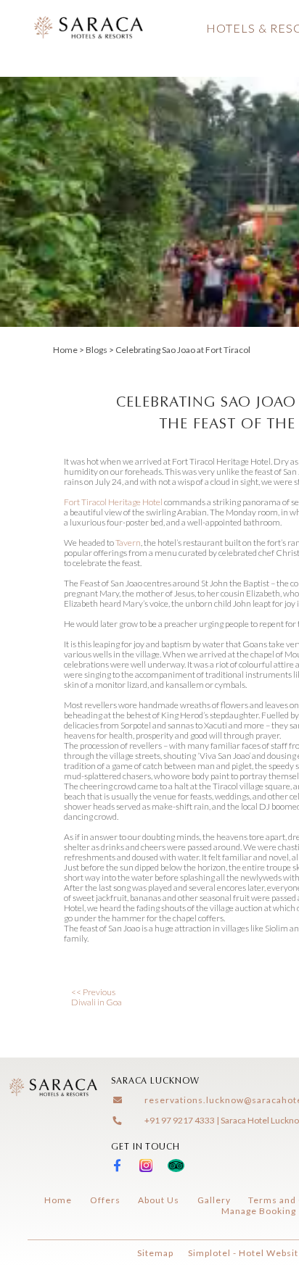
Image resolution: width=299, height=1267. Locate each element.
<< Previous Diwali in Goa (96, 997)
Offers (105, 1200)
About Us (158, 1200)
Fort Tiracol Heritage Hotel (113, 502)
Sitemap (155, 1252)
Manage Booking (258, 1210)
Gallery (214, 1200)
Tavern (128, 542)
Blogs (96, 349)
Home (65, 349)
